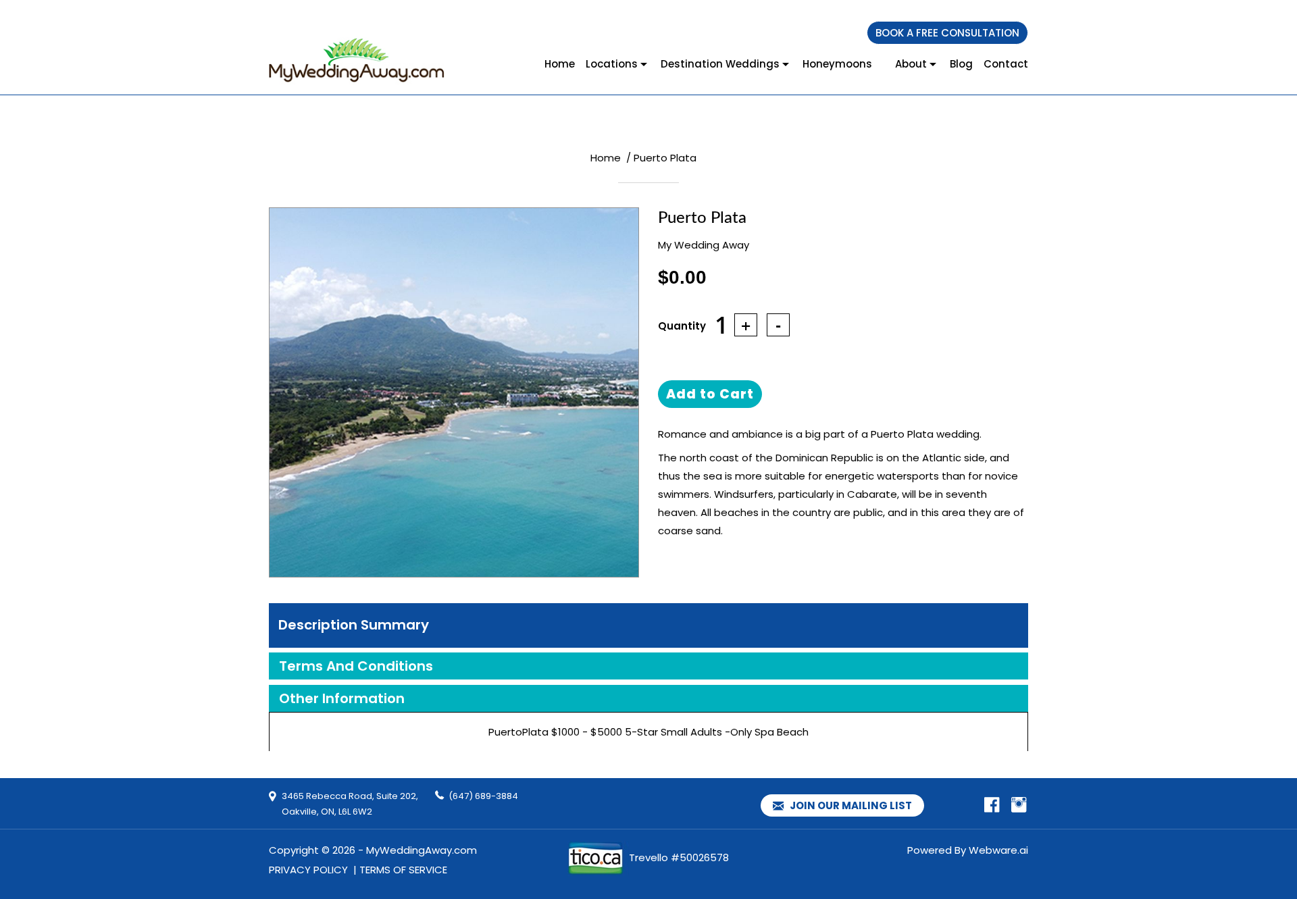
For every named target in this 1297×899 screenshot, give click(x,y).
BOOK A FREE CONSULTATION (947, 33)
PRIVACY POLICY (308, 870)
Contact (1006, 64)
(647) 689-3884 (483, 796)
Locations (612, 64)
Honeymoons (837, 64)
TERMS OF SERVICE (403, 870)
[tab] (648, 625)
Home (559, 64)
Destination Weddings (720, 64)
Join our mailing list (850, 805)
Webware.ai (998, 850)
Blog (961, 64)
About (911, 64)
